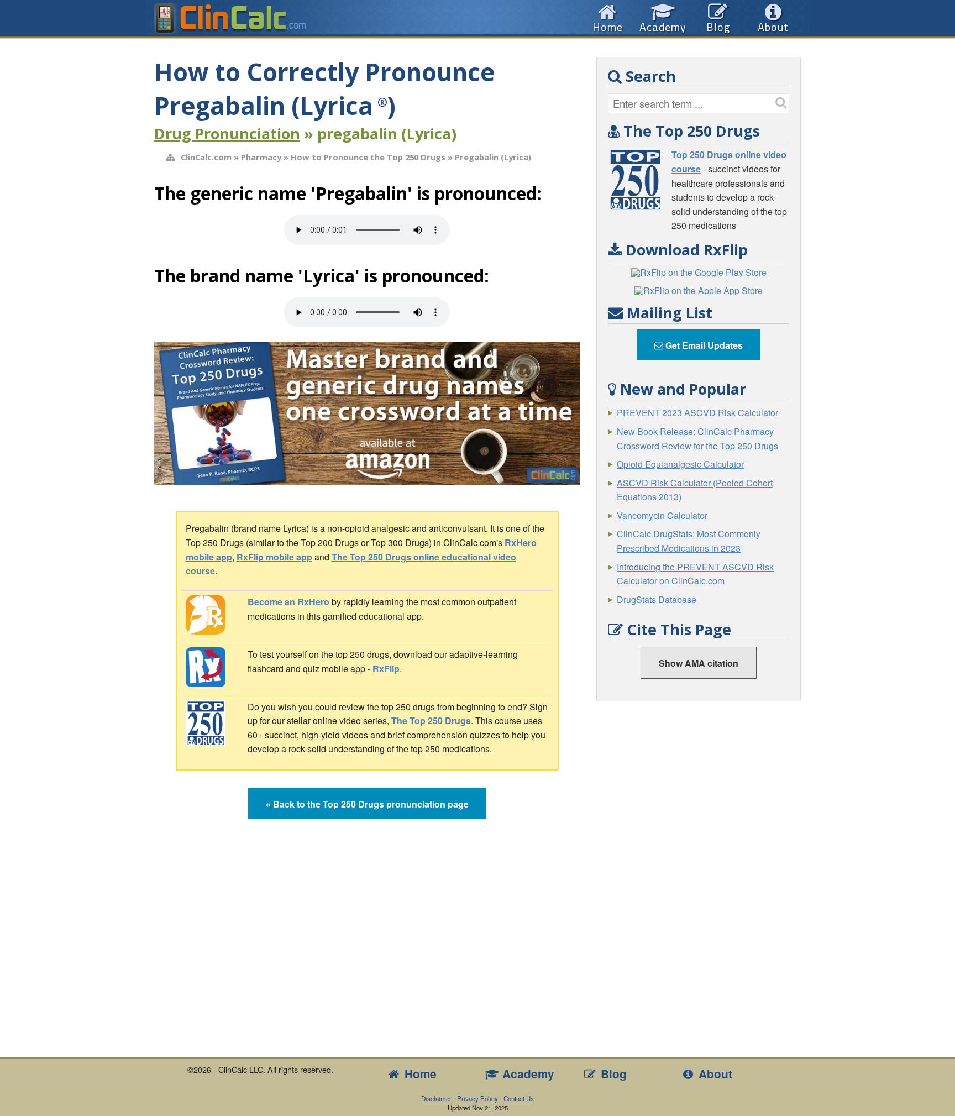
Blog (612, 1074)
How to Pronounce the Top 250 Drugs (368, 157)
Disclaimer (436, 1098)
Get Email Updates (703, 345)
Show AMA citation (698, 663)
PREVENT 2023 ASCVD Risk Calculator (697, 412)
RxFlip (386, 668)
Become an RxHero (288, 601)
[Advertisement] (698, 878)
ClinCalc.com (206, 157)
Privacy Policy (477, 1098)
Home (419, 1074)
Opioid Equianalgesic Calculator (680, 464)
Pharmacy (261, 157)
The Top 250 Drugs (431, 720)
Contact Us (518, 1098)
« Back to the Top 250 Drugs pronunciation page (367, 804)
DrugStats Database (656, 599)
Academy (526, 1074)
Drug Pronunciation (227, 133)
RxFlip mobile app (274, 557)
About (713, 1074)
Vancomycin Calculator (662, 515)
